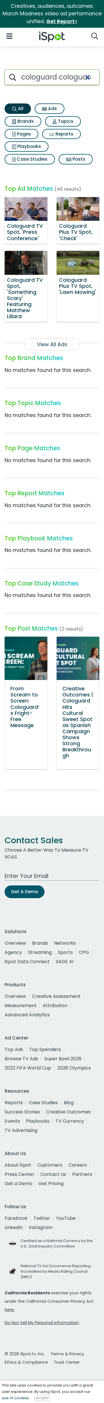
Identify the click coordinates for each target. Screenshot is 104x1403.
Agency (13, 952)
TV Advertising (21, 1130)
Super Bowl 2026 (62, 1058)
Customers (49, 1165)
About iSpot (18, 1165)
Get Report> (61, 21)
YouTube (66, 1218)
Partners (82, 1174)
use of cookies (15, 1397)
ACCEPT (42, 1398)
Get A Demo (24, 891)
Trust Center (67, 1362)
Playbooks (28, 146)
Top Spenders (45, 1049)
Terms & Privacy (67, 1354)
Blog (69, 1102)
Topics (65, 121)
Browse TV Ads (21, 1058)
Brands (25, 121)
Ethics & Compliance (26, 1362)
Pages (23, 134)
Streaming (40, 952)
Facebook (16, 1218)
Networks (65, 943)
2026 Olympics (74, 1068)
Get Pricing (51, 1183)
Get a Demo (18, 1183)
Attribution (55, 1005)
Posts (78, 159)
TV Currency (69, 1121)
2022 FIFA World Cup (28, 1068)
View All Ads (52, 344)
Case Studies (31, 159)
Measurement (21, 1005)
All (20, 108)
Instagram (41, 1227)
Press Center (19, 1174)
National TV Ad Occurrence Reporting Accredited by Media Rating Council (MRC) (56, 1271)
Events (12, 1121)
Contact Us (53, 1174)
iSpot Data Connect (27, 961)
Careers (77, 1165)
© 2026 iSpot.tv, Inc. (25, 1354)
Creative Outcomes (68, 1112)
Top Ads (14, 1049)
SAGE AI (64, 961)
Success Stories (22, 1112)
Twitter (42, 1218)
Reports (63, 134)
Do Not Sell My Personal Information (42, 1323)
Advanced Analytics (27, 1014)
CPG (84, 952)
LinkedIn (14, 1227)
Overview (15, 943)
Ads (52, 108)
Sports (65, 952)
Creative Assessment (56, 996)
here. (10, 1310)
